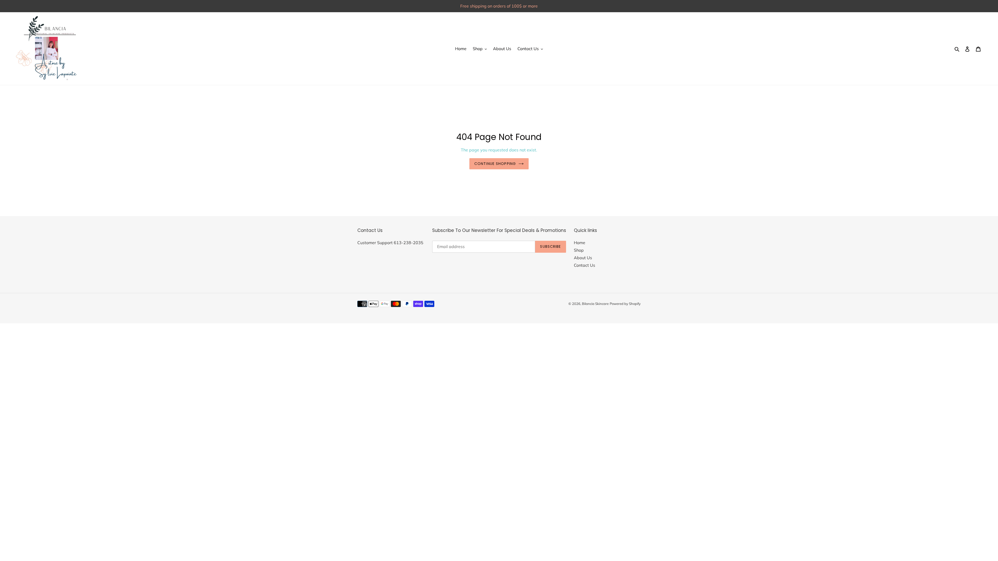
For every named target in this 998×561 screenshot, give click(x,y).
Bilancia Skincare (595, 304)
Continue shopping (495, 163)
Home (579, 242)
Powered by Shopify (625, 304)
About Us (583, 257)
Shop (579, 250)
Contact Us (584, 265)
